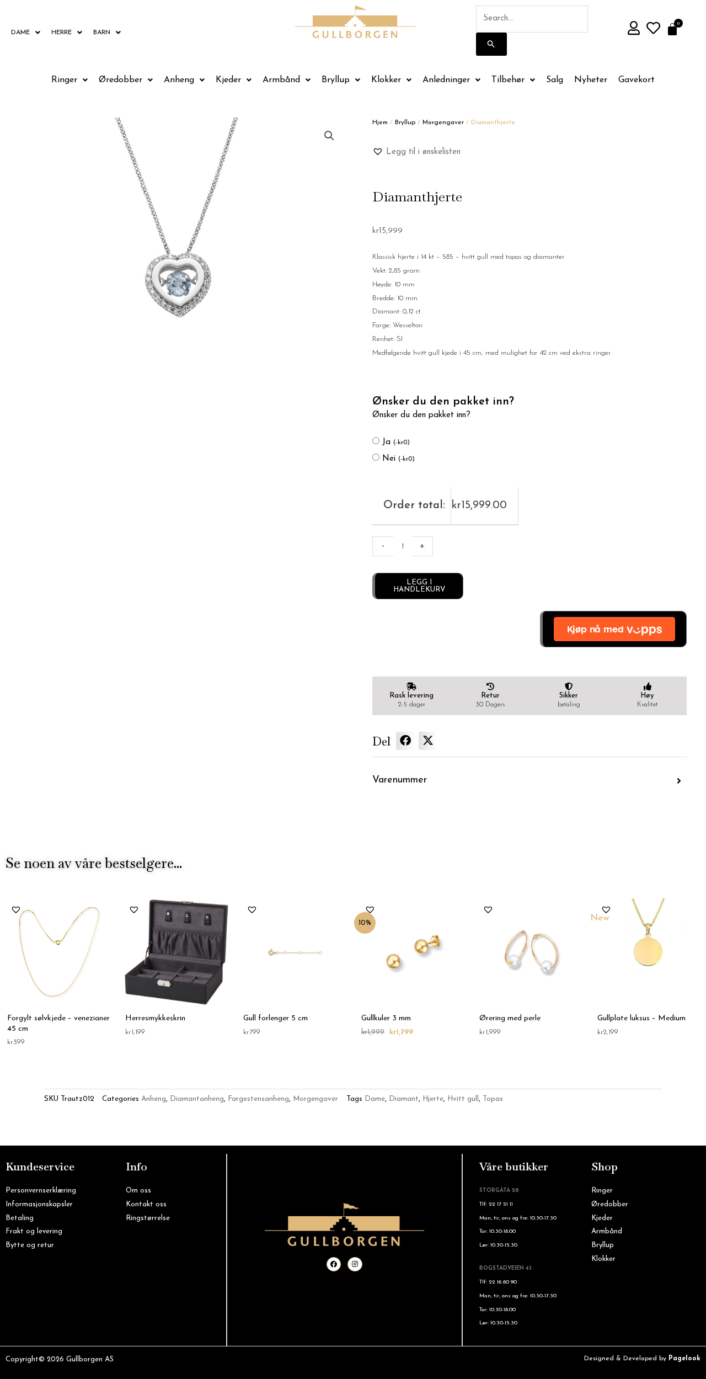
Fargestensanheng (258, 1099)
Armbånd (281, 80)
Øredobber (120, 80)
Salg (554, 80)
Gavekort (636, 80)
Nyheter (590, 80)
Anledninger (446, 80)
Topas (493, 1099)
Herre (61, 32)
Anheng (179, 80)
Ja (396, 442)
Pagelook (684, 1358)
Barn (101, 32)
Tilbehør (508, 80)
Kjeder (228, 80)
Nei (398, 459)
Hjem (380, 122)
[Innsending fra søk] (491, 44)
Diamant (404, 1099)
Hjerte (432, 1099)
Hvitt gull (463, 1099)
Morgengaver (443, 122)
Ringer (64, 80)
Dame (20, 32)
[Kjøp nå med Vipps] (613, 629)
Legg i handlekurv (419, 586)
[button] (329, 136)
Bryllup (336, 80)
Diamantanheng (197, 1099)
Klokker (386, 80)
